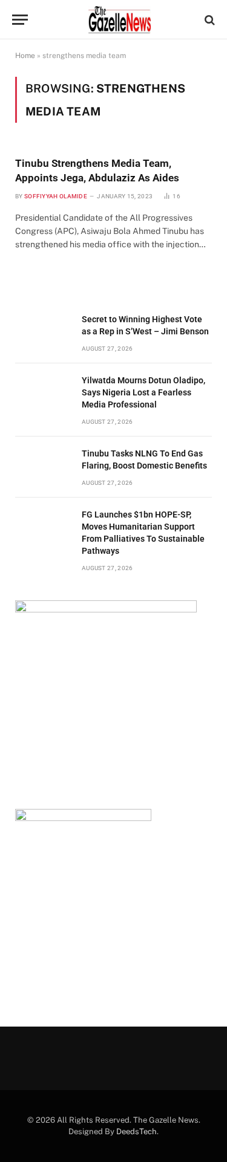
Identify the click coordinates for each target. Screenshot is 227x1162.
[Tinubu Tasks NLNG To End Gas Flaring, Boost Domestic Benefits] (43, 467)
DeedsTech (136, 1131)
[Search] (208, 19)
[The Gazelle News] (119, 19)
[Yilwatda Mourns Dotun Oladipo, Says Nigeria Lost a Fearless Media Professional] (43, 394)
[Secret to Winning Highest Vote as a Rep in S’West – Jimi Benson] (43, 333)
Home (25, 55)
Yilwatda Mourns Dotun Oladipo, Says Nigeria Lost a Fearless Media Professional (143, 392)
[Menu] (20, 19)
